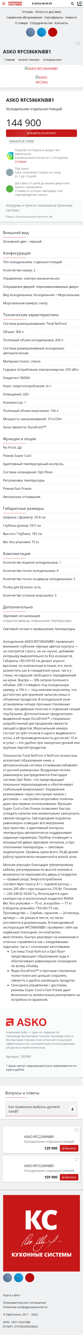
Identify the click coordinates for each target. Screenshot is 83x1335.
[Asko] (26, 1022)
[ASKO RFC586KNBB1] (41, 68)
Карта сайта (11, 1295)
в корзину (69, 1148)
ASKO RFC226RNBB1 (39, 1136)
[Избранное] (78, 44)
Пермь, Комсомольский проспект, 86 (29, 216)
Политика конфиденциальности (25, 1307)
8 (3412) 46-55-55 (42, 3)
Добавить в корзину (41, 133)
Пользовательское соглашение (24, 1302)
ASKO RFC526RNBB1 (39, 1166)
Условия (20, 161)
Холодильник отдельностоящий (49, 1141)
